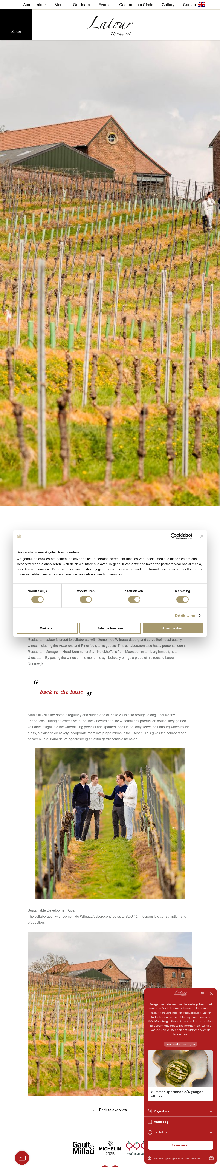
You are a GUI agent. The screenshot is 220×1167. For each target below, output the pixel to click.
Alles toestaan (172, 628)
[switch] (86, 599)
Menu (59, 4)
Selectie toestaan (110, 628)
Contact (190, 4)
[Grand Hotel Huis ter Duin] (110, 27)
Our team (81, 4)
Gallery (168, 4)
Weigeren (47, 628)
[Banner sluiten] (201, 536)
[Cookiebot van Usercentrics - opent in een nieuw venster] (173, 536)
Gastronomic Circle (136, 4)
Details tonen (185, 615)
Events (104, 4)
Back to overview (112, 1109)
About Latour (34, 4)
